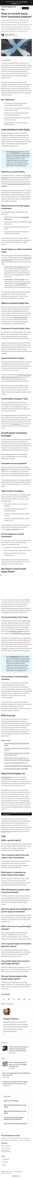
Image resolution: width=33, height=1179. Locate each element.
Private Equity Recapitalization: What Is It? (16, 763)
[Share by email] (24, 999)
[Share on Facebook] (14, 999)
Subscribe (25, 8)
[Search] (20, 8)
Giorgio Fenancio (9, 34)
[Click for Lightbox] (16, 585)
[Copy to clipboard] (29, 999)
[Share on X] (3, 999)
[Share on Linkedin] (19, 999)
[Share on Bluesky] (8, 999)
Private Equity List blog (11, 1171)
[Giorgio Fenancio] (2, 34)
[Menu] (30, 8)
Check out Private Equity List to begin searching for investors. (16, 814)
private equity (6, 994)
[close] (31, 2)
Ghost (5, 1173)
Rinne (9, 1173)
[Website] (3, 1034)
